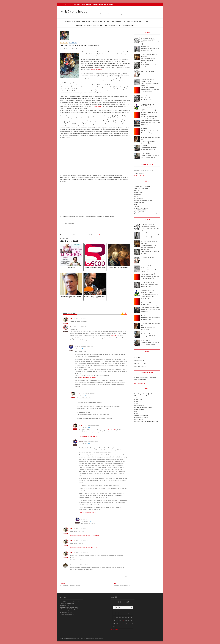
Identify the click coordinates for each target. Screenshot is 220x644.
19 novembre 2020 (69, 48)
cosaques (80, 48)
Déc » (116, 629)
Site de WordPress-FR (109, 4)
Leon (62, 48)
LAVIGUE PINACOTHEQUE (141, 210)
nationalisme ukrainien (87, 48)
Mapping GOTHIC (139, 212)
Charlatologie (137, 194)
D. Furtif (88, 427)
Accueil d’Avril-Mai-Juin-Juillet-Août (77, 21)
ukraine (95, 48)
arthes (85, 395)
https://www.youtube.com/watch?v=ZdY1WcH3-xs (84, 547)
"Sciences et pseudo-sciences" (142, 188)
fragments (113, 335)
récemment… (97, 235)
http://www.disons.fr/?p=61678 (88, 436)
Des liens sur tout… (118, 21)
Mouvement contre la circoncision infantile (146, 214)
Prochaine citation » (139, 175)
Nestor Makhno (98, 106)
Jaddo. (135, 204)
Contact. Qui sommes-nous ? (101, 21)
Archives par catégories (67, 614)
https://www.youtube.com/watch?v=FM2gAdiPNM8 (84, 535)
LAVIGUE (136, 206)
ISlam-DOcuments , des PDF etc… (137, 21)
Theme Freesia (79, 638)
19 (123, 620)
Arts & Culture (64, 42)
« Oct (112, 629)
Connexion (76, 4)
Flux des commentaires (97, 4)
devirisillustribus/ (139, 198)
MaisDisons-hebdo (74, 11)
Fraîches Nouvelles (139, 202)
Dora (83, 349)
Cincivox (136, 196)
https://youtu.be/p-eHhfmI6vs (87, 512)
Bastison (136, 190)
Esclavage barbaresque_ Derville (143, 200)
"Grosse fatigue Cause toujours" (143, 186)
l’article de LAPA (111, 430)
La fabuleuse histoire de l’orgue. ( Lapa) (89, 25)
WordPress (86, 638)
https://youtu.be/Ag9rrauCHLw (88, 377)
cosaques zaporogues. (96, 69)
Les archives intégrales (127, 25)
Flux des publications (86, 4)
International (73, 42)
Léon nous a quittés (111, 25)
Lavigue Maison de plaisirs (141, 208)
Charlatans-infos (138, 192)
